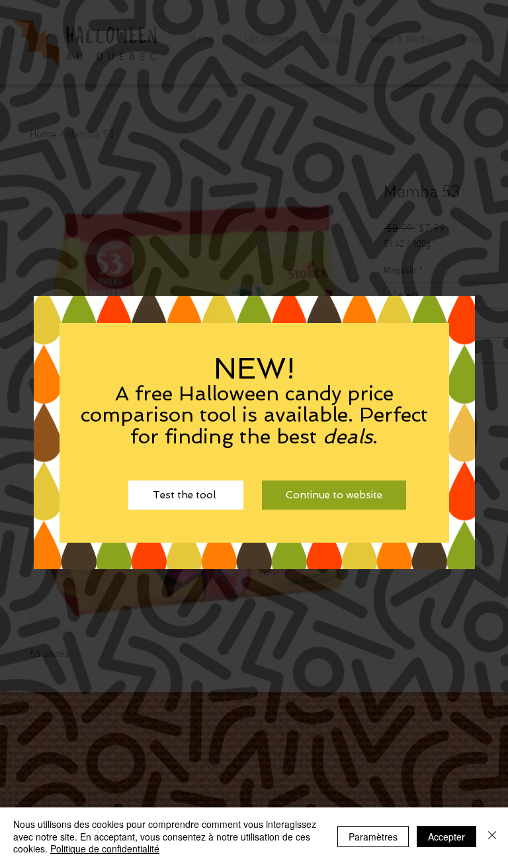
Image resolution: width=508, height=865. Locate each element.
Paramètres (373, 836)
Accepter (446, 836)
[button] (334, 495)
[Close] (492, 836)
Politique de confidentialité (104, 848)
